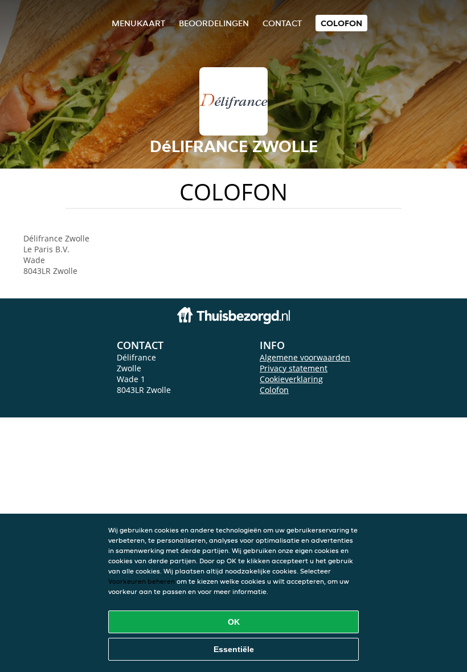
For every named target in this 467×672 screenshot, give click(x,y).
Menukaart (138, 23)
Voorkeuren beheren (141, 581)
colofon (341, 23)
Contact (282, 23)
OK (234, 621)
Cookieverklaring (291, 379)
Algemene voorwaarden (305, 357)
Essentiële (234, 649)
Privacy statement (293, 368)
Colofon (274, 389)
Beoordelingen (214, 23)
